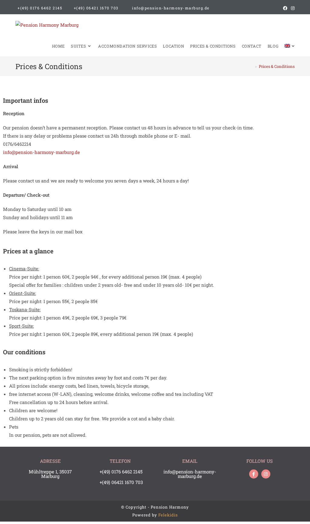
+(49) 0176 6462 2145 (40, 7)
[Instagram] (265, 474)
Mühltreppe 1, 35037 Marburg (50, 474)
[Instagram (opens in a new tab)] (292, 8)
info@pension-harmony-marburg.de (170, 7)
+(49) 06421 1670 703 (96, 7)
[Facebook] (253, 474)
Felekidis (168, 515)
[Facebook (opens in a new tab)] (285, 8)
